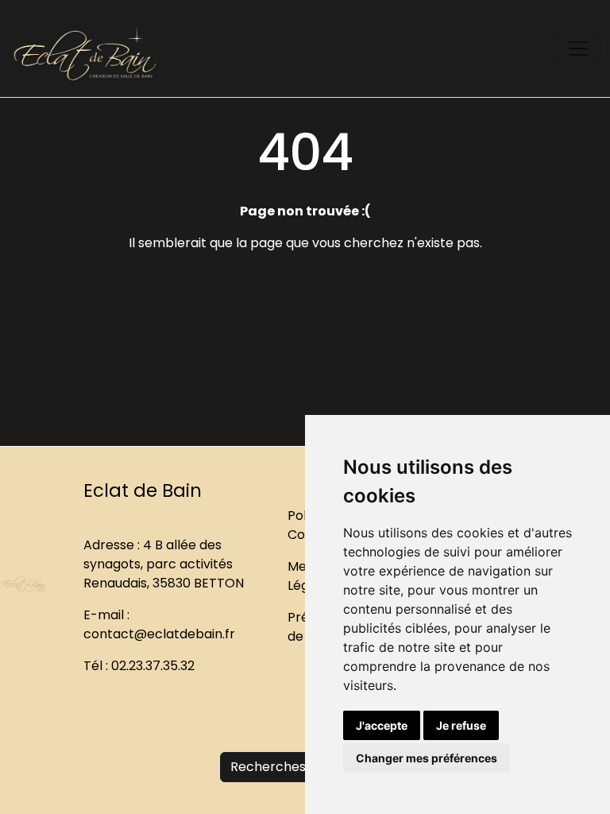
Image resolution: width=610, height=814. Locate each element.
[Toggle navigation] (578, 48)
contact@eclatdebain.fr (159, 634)
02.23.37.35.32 (153, 666)
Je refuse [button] (461, 725)
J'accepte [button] (381, 725)
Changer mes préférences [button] (426, 758)
